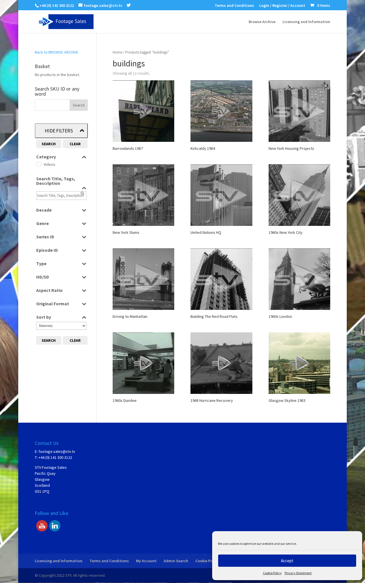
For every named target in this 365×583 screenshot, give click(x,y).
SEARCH (49, 143)
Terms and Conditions (234, 5)
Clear (75, 143)
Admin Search (176, 560)
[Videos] (38, 164)
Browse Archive (262, 22)
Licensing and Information (306, 22)
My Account (146, 560)
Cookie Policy (272, 573)
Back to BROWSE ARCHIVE (56, 52)
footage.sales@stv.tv (56, 451)
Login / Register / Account (282, 5)
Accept (287, 560)
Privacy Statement (298, 573)
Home (117, 52)
